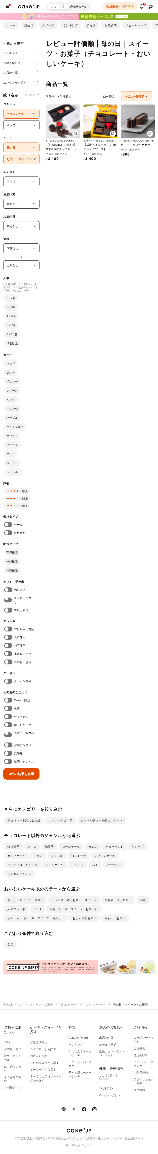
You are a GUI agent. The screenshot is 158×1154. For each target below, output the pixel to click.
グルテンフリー (24, 745)
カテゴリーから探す (43, 1049)
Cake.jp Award (78, 1037)
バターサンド (114, 846)
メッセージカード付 (25, 600)
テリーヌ (78, 864)
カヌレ (92, 846)
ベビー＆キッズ (135, 25)
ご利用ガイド (12, 1087)
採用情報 (139, 1090)
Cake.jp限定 (22, 700)
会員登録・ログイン (119, 6)
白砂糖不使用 (22, 662)
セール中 (20, 524)
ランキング (70, 25)
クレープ (138, 846)
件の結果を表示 (21, 774)
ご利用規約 (141, 1072)
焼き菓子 (13, 846)
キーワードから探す (43, 1069)
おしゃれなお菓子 (84, 918)
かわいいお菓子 (115, 918)
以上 (25, 491)
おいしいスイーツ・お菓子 (25, 900)
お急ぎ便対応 (38, 1042)
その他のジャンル (19, 874)
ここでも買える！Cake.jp (110, 1077)
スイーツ (48, 25)
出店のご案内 (107, 1037)
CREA (37, 909)
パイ (95, 864)
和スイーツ (78, 855)
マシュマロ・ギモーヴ (22, 864)
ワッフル (57, 855)
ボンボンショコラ (60, 820)
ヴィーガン (21, 716)
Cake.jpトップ (12, 1004)
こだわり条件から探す (44, 1062)
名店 (17, 708)
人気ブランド (16, 909)
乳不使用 (20, 637)
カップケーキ (16, 855)
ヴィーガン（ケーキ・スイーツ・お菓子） (35, 918)
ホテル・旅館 (107, 1044)
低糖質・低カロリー (25, 735)
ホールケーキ (22, 725)
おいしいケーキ (95, 1004)
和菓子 (49, 846)
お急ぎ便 (111, 25)
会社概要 (139, 1048)
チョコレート (69, 1004)
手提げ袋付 (21, 610)
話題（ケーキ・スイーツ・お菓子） (74, 909)
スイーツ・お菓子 (41, 1004)
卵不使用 (20, 645)
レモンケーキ (55, 864)
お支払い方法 (12, 1049)
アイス (91, 25)
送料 (7, 1042)
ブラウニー (113, 864)
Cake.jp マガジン (109, 1095)
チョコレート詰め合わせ (23, 820)
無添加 (18, 753)
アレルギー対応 (24, 629)
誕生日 (29, 25)
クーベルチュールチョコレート (102, 820)
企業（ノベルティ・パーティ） (112, 1053)
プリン (38, 855)
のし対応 (20, 590)
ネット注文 (58, 6)
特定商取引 (141, 1055)
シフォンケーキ (104, 855)
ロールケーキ (71, 846)
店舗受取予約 (78, 6)
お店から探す (38, 1056)
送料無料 (20, 532)
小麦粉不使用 (22, 654)
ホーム (11, 25)
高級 (143, 900)
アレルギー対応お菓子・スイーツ (74, 900)
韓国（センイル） (25, 761)
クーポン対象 (22, 681)
